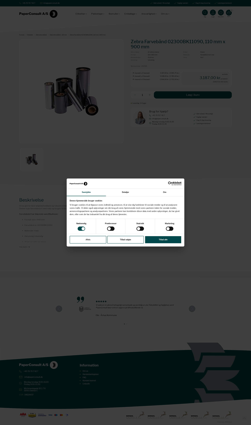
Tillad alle (163, 239)
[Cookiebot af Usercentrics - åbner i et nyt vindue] (170, 184)
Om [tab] (164, 192)
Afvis (88, 239)
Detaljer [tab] (125, 192)
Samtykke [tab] (86, 192)
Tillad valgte (125, 239)
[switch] (111, 229)
